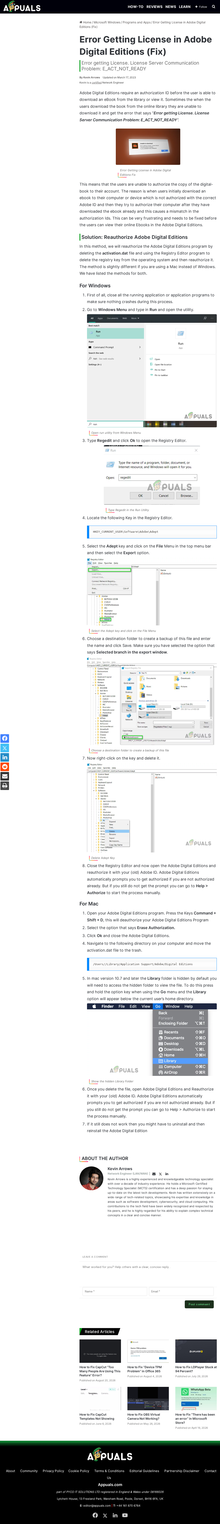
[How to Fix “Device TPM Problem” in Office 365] (148, 1351)
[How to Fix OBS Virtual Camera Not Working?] (148, 1398)
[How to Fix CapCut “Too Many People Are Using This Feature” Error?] (100, 1351)
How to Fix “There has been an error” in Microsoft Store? (195, 1418)
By (81, 77)
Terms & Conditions (109, 1471)
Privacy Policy (53, 1471)
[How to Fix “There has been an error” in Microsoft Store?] (196, 1398)
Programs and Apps (137, 22)
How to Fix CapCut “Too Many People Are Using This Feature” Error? (100, 1371)
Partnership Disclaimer (181, 1471)
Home (86, 22)
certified (97, 82)
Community (29, 1471)
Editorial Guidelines (144, 1471)
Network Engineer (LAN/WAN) (128, 1173)
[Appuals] (22, 7)
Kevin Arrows (89, 77)
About (10, 1471)
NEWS (170, 7)
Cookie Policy (78, 1471)
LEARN (185, 7)
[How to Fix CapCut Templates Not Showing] (100, 1398)
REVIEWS (154, 7)
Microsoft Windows (107, 22)
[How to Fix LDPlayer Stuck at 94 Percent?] (196, 1351)
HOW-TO (136, 7)
